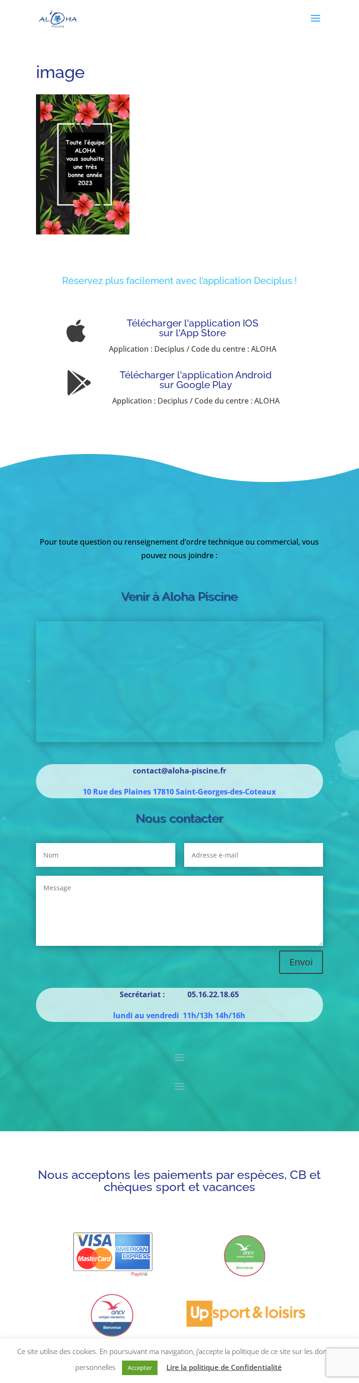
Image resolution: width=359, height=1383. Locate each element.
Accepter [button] (140, 1367)
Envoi (301, 962)
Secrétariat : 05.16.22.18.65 (179, 994)
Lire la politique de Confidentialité (224, 1367)
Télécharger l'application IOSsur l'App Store (192, 328)
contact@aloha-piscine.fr (179, 771)
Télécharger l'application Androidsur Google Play (196, 379)
